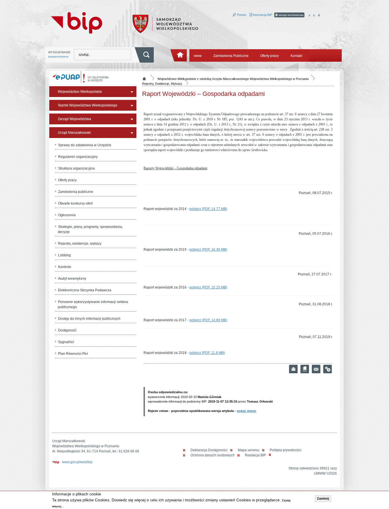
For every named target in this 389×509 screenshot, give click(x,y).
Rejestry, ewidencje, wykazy (79, 244)
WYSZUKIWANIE (59, 54)
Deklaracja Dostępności (209, 450)
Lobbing (64, 255)
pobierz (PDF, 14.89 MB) (208, 320)
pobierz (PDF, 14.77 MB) (208, 209)
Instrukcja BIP (262, 15)
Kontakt (296, 56)
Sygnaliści (66, 342)
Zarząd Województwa (74, 119)
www (198, 56)
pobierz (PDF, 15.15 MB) (208, 287)
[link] (316, 369)
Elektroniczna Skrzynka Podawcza (84, 290)
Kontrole (64, 267)
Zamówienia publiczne (75, 192)
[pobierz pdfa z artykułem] (304, 369)
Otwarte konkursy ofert (75, 203)
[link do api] (327, 369)
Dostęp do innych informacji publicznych (89, 319)
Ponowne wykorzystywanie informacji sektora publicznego (93, 304)
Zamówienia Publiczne (231, 56)
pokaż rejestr (246, 411)
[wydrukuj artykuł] (293, 369)
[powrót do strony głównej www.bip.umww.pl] (76, 22)
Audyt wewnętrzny (72, 279)
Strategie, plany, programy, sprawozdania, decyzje (90, 229)
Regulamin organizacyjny (78, 157)
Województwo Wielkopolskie (80, 92)
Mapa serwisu (248, 450)
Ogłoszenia (67, 215)
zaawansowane (58, 56)
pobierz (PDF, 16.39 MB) (208, 250)
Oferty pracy (269, 56)
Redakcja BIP (255, 455)
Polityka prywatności (285, 450)
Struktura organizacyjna (76, 168)
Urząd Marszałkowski (74, 133)
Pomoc (241, 15)
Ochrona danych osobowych (213, 455)
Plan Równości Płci (73, 354)
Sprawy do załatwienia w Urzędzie (84, 145)
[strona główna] (179, 55)
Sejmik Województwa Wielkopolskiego (87, 105)
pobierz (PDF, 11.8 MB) (207, 353)
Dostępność (67, 330)
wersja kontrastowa (291, 15)
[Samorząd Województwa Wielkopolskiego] (165, 23)
